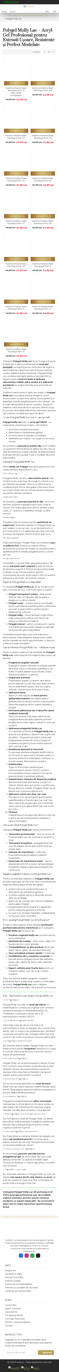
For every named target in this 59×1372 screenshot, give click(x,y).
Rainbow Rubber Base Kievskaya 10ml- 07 (16, 222)
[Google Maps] (32, 1255)
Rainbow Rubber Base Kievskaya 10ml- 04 (16, 179)
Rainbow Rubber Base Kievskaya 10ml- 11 (42, 265)
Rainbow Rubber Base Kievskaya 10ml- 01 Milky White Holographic (16, 91)
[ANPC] (14, 1368)
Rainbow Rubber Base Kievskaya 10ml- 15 (16, 350)
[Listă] (9, 52)
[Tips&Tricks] (38, 1255)
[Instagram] (26, 1255)
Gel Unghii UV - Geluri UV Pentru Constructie (28, 16)
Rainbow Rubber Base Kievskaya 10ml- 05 (42, 179)
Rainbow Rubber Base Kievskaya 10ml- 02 (16, 136)
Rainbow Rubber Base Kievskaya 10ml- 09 (16, 265)
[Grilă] (5, 52)
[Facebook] (21, 1255)
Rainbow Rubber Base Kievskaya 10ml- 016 (42, 89)
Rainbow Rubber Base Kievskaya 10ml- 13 (42, 307)
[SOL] (25, 1368)
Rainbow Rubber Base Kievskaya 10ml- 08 (42, 222)
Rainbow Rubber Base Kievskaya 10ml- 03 (42, 136)
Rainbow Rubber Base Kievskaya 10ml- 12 (16, 307)
